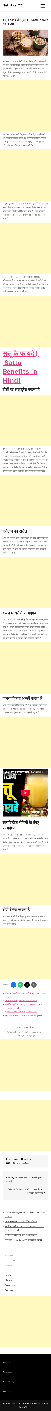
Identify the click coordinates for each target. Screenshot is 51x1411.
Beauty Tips (10, 1260)
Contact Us (7, 1372)
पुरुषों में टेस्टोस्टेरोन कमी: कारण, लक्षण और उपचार (21, 1012)
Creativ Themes (25, 1407)
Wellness (9, 1290)
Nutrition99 (13, 1159)
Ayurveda (20, 1163)
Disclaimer (7, 1391)
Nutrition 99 (12, 5)
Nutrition (9, 1280)
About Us (6, 1362)
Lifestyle (8, 1275)
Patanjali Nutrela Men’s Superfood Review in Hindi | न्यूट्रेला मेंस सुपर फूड (26, 1191)
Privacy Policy (8, 1381)
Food (27, 1163)
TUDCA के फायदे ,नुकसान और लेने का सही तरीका (21, 1001)
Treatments (10, 1285)
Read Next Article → (25, 1027)
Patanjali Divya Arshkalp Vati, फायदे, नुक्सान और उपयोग (24, 1179)
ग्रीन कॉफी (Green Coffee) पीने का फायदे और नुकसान (23, 1015)
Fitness (8, 1265)
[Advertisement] (25, 106)
